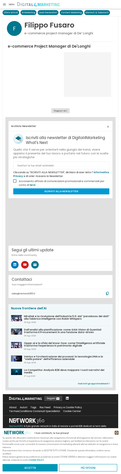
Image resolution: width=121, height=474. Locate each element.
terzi (32, 185)
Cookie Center (72, 411)
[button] (8, 4)
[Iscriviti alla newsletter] (35, 265)
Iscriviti (61, 191)
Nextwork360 (16, 426)
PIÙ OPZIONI (88, 468)
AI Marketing (28, 12)
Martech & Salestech (97, 12)
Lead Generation (48, 12)
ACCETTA (30, 468)
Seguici (51, 398)
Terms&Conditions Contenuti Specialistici (34, 411)
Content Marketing (71, 12)
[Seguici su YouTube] (25, 265)
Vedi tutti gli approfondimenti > (94, 383)
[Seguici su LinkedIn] (15, 265)
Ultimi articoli (11, 12)
